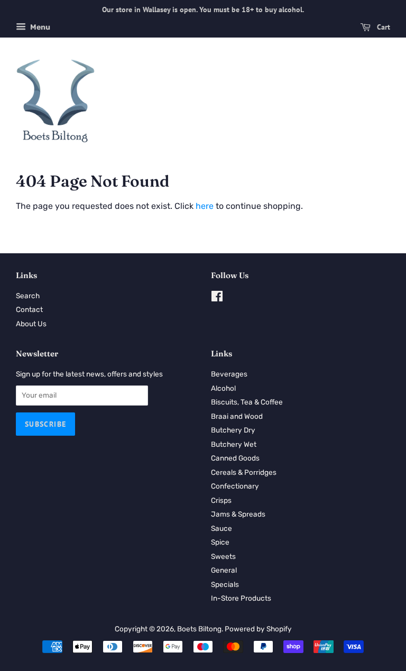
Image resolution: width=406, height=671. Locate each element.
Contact (29, 309)
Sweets (223, 556)
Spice (220, 542)
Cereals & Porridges (243, 472)
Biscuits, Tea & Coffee (247, 402)
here (205, 206)
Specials (225, 584)
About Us (31, 323)
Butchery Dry (233, 430)
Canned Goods (235, 458)
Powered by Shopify (258, 628)
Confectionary (235, 486)
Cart (382, 27)
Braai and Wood (237, 416)
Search (28, 295)
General (224, 570)
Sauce (221, 528)
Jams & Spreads (238, 514)
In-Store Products (241, 598)
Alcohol (223, 388)
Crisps (221, 500)
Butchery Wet (233, 444)
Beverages (229, 374)
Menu (39, 27)
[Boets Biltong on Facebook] (217, 298)
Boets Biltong (199, 628)
